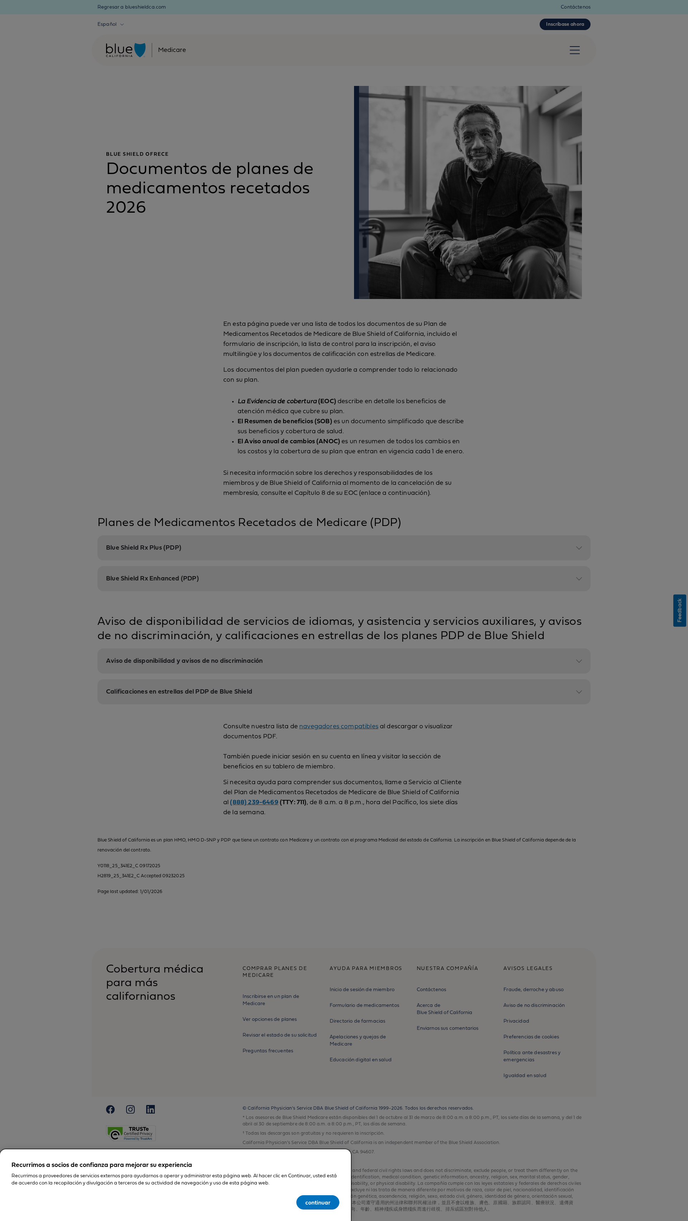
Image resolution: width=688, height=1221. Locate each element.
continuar (317, 1203)
